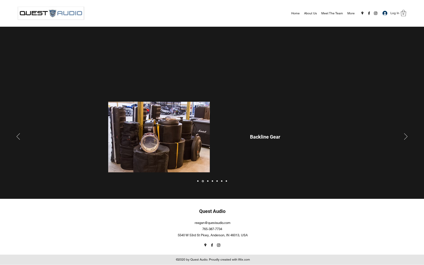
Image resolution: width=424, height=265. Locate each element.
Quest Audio (212, 211)
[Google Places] (362, 13)
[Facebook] (369, 13)
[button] (403, 13)
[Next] (405, 136)
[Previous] (18, 136)
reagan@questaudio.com (213, 223)
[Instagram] (375, 13)
